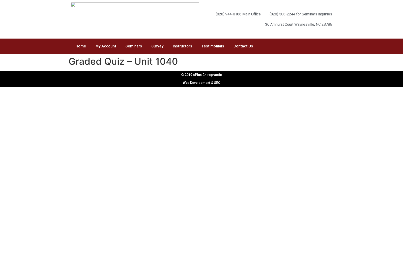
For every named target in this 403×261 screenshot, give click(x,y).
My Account (105, 46)
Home (81, 46)
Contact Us (243, 46)
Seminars (133, 46)
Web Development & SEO (201, 83)
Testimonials (213, 46)
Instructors (182, 46)
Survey (157, 46)
